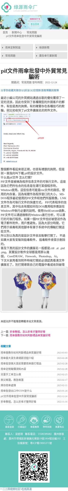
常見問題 (32, 32)
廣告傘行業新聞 (48, 55)
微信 (18, 90)
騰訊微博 (54, 90)
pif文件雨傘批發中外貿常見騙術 (24, 36)
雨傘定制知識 (12, 47)
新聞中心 (17, 32)
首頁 (5, 32)
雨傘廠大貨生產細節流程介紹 (17, 358)
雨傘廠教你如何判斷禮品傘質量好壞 (29, 335)
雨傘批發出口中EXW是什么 (16, 390)
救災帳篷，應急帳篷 (12, 380)
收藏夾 (12, 90)
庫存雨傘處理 (8, 385)
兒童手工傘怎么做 (11, 374)
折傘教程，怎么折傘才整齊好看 (27, 331)
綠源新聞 (44, 47)
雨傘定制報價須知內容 (13, 369)
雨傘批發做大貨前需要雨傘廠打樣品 (21, 363)
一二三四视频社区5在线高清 (16, 489)
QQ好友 (25, 90)
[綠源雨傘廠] (20, 7)
